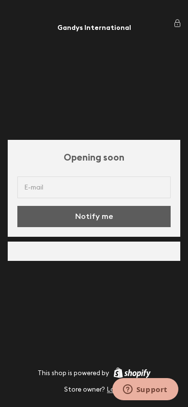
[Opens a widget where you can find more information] (145, 390)
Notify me (94, 216)
